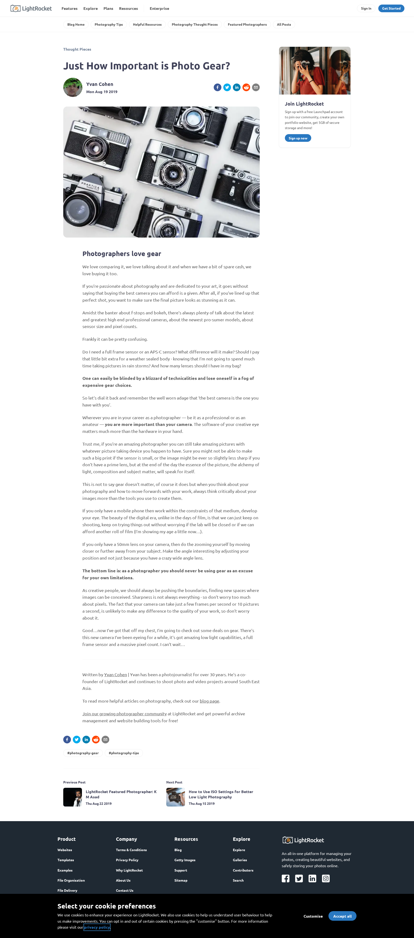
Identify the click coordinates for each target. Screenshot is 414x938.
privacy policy (97, 927)
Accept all (342, 916)
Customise (313, 916)
